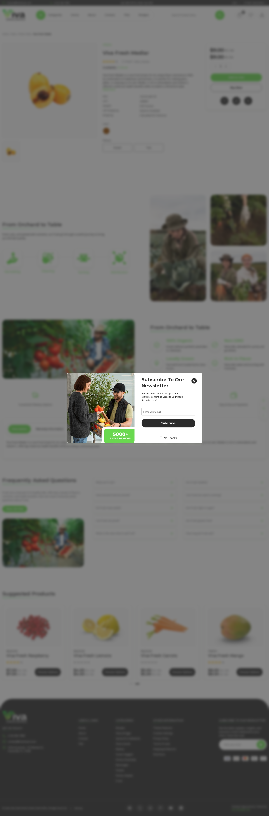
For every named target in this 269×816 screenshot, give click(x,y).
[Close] (194, 381)
